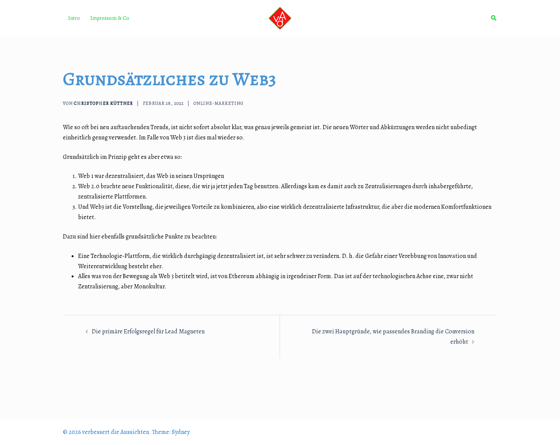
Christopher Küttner (103, 103)
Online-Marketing (218, 103)
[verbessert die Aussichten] (280, 18)
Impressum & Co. (110, 18)
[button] (494, 18)
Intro (74, 18)
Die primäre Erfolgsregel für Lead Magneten (148, 331)
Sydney (181, 432)
